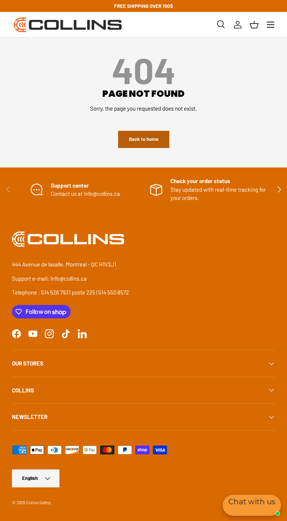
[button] (254, 24)
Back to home (143, 139)
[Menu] (270, 24)
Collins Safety (38, 502)
